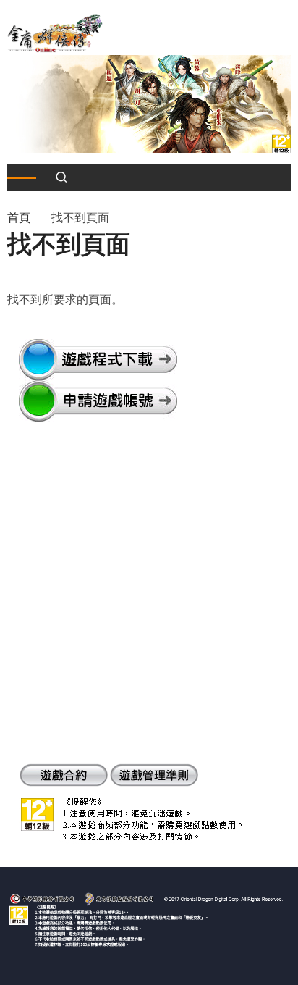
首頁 (18, 217)
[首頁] (55, 32)
